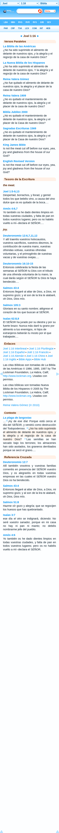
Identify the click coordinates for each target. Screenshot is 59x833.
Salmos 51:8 (11, 502)
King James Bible (14, 144)
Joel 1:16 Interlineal (15, 348)
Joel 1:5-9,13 (11, 191)
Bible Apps (25, 359)
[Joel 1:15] (4, 380)
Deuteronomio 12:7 (15, 462)
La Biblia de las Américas (19, 46)
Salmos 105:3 (11, 305)
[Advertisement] (29, 578)
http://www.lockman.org (17, 375)
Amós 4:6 (9, 535)
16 (27, 428)
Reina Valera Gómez (16, 79)
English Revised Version (19, 161)
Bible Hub (40, 359)
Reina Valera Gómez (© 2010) (21, 405)
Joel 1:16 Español (14, 352)
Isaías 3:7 (9, 514)
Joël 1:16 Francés (38, 352)
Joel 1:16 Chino (35, 355)
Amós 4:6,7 (10, 208)
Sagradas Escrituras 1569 (19, 128)
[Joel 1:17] (55, 380)
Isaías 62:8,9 (11, 318)
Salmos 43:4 (11, 287)
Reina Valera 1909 (14, 95)
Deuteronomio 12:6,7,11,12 (20, 235)
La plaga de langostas (17, 417)
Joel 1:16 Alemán (13, 355)
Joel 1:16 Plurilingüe (41, 348)
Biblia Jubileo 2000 (15, 112)
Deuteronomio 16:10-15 (18, 263)
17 (25, 439)
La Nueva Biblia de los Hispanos (24, 62)
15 (7, 421)
